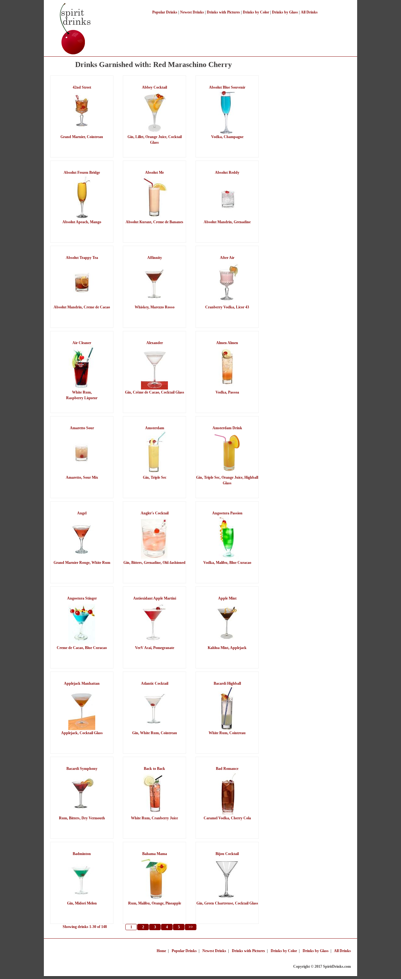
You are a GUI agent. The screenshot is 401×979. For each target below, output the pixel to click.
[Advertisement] (236, 31)
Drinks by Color (256, 12)
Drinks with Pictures (223, 12)
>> (191, 927)
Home (161, 951)
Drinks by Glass (285, 12)
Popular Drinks (164, 12)
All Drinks (309, 12)
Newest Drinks (192, 12)
